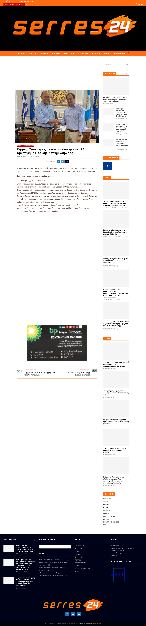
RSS (42, 554)
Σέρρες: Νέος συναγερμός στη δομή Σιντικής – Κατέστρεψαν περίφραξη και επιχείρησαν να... (115, 203)
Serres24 (23, 156)
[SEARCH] (127, 64)
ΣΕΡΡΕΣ (32, 53)
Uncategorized (107, 499)
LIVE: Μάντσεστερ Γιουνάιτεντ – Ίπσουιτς (52, 567)
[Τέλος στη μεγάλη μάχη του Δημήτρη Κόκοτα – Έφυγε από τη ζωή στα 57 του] (116, 379)
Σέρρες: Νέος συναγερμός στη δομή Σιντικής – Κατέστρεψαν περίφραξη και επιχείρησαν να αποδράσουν (25, 581)
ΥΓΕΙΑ (106, 53)
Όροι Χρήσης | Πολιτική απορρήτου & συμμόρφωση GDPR (122, 549)
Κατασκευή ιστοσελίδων (73, 623)
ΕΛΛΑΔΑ (44, 53)
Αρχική (21, 53)
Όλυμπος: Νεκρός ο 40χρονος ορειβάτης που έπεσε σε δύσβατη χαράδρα (116, 421)
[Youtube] (73, 614)
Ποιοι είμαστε (115, 545)
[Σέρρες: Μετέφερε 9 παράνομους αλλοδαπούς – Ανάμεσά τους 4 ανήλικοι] (116, 247)
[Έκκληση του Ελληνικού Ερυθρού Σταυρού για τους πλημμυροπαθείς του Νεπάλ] (116, 351)
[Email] (79, 614)
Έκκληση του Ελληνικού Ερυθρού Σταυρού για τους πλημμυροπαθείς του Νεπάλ (116, 364)
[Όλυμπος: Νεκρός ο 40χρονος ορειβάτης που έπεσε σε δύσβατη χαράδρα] (116, 408)
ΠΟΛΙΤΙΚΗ (55, 53)
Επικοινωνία (119, 53)
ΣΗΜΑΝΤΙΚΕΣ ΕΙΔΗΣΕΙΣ (28, 145)
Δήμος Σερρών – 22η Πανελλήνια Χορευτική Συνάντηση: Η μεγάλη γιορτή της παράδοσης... (116, 324)
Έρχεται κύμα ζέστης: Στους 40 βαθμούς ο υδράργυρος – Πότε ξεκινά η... (114, 450)
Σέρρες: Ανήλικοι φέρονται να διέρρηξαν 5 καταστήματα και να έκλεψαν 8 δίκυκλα (115, 232)
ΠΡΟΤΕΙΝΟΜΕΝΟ (109, 516)
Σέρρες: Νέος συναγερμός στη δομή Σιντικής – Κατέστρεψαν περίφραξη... (121, 128)
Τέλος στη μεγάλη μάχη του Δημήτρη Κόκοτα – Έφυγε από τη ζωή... (116, 393)
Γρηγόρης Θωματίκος (112, 265)
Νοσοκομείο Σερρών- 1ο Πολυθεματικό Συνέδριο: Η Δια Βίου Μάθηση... (121, 112)
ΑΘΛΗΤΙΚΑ (69, 53)
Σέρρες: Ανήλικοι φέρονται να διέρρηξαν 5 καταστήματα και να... (122, 143)
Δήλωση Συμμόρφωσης (118, 553)
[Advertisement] (57, 75)
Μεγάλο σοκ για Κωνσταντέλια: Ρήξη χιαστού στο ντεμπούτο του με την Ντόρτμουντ (115, 99)
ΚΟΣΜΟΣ (96, 53)
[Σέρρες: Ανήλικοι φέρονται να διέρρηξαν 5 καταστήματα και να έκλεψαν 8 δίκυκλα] (108, 142)
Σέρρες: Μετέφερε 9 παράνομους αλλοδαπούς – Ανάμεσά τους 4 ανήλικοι (115, 261)
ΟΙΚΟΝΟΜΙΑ (83, 53)
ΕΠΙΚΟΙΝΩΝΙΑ (97, 623)
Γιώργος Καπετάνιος (111, 297)
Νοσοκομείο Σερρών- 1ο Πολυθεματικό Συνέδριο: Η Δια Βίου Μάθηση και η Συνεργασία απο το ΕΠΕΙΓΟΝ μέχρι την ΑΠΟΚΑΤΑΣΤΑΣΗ (25, 564)
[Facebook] (67, 614)
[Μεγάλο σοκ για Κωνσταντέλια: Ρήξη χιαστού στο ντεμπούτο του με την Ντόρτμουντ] (116, 86)
